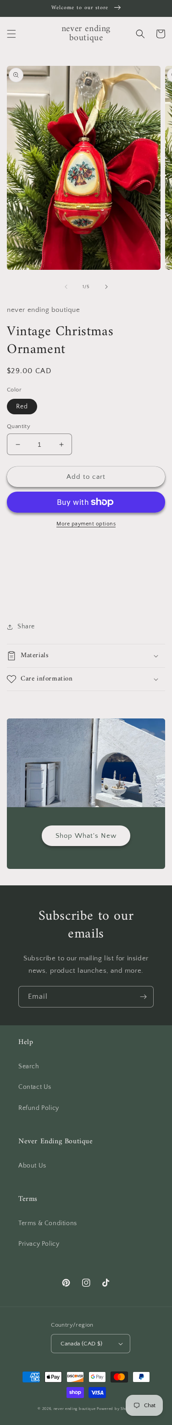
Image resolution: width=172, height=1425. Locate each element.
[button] (11, 34)
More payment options (86, 524)
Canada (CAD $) (82, 1343)
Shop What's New (86, 836)
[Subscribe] (143, 996)
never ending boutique (75, 1409)
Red (22, 406)
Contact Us (34, 1087)
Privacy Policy (38, 1244)
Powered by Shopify (115, 1409)
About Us (32, 1165)
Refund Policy (38, 1108)
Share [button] (26, 626)
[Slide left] (66, 287)
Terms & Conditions (47, 1223)
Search (28, 1066)
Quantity (18, 426)
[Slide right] (106, 287)
